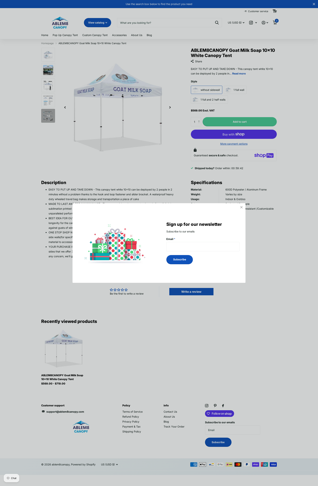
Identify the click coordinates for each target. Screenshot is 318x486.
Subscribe (179, 259)
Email (170, 239)
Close (241, 207)
